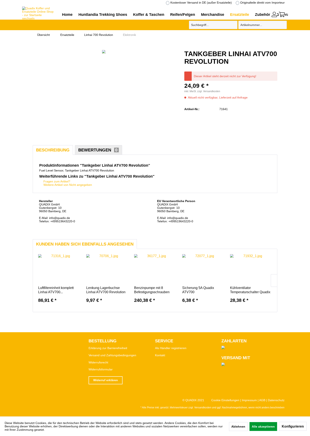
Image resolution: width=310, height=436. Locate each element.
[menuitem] (274, 14)
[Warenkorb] (282, 14)
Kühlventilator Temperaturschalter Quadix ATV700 (250, 290)
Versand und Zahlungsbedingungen (112, 355)
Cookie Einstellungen (225, 400)
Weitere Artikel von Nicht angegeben (67, 184)
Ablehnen (238, 426)
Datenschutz (276, 400)
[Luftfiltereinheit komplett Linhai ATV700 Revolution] (59, 269)
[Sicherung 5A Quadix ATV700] (203, 269)
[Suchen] (233, 25)
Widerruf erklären (105, 380)
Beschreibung (53, 150)
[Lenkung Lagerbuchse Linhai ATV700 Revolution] (107, 269)
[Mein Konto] (274, 14)
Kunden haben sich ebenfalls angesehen (84, 244)
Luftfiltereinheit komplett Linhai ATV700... (56, 290)
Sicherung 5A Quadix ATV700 (198, 290)
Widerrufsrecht (98, 362)
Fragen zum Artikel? (56, 181)
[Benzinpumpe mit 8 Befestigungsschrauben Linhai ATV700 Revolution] (155, 269)
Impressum (249, 400)
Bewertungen (97, 150)
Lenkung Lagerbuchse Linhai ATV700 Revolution (105, 290)
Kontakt (160, 355)
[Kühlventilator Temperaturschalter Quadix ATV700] (251, 269)
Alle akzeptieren (263, 426)
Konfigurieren (293, 426)
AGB (262, 400)
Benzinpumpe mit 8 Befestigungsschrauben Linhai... (152, 290)
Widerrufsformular (101, 369)
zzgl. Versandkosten (208, 91)
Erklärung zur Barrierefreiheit (108, 348)
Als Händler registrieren (170, 348)
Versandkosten (202, 407)
